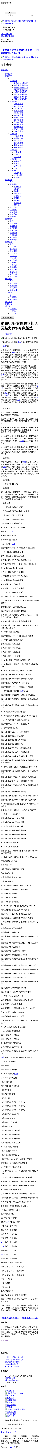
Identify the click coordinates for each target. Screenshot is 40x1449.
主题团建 (13, 134)
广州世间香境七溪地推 (14, 1357)
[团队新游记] (10, 1405)
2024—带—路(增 (11, 1364)
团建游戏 (13, 226)
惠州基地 (17, 198)
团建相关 (8, 219)
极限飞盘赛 (18, 118)
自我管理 (17, 161)
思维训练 (13, 263)
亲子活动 (13, 170)
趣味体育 (13, 101)
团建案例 (13, 297)
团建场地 (8, 180)
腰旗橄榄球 (18, 115)
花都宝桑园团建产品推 (14, 1360)
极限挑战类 (18, 138)
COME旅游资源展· (12, 1366)
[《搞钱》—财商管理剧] (15, 1409)
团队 (2, 1254)
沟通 (2, 1057)
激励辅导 (13, 267)
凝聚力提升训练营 (21, 90)
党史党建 (13, 233)
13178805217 (10, 1378)
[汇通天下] (9, 1402)
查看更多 (4, 1340)
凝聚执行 (13, 269)
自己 (22, 441)
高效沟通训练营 (20, 94)
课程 (4, 346)
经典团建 (13, 81)
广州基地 (17, 187)
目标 (11, 531)
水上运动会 (18, 106)
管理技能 (13, 251)
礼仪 (19, 342)
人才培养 (17, 168)
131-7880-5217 (6, 34)
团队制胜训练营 (20, 97)
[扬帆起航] (9, 1398)
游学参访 (8, 279)
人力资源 (13, 260)
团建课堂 (8, 242)
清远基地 (17, 193)
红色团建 (13, 228)
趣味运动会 (18, 104)
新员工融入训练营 (21, 83)
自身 (8, 395)
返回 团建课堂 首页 (30, 1318)
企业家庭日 (18, 173)
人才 (18, 400)
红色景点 (13, 214)
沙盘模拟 (17, 166)
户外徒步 (17, 152)
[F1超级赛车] (10, 1400)
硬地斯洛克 (18, 127)
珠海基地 (17, 203)
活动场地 (13, 207)
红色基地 (13, 288)
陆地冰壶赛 (18, 122)
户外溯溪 (17, 157)
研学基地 (13, 217)
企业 (36, 397)
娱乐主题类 (18, 143)
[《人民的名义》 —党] (14, 1393)
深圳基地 (17, 191)
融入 (6, 393)
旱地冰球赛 (18, 124)
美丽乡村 (13, 290)
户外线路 (13, 210)
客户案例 (8, 292)
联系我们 (13, 309)
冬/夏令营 (18, 175)
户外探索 (13, 150)
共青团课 (13, 235)
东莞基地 (17, 196)
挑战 (13, 352)
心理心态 (13, 256)
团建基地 (13, 184)
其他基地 (17, 205)
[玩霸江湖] (9, 1391)
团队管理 (17, 164)
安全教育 (13, 240)
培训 (4, 467)
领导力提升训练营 (21, 88)
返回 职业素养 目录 (10, 1318)
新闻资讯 (8, 302)
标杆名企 (13, 283)
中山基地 (17, 200)
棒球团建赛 (18, 113)
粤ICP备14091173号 (9, 1432)
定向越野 (17, 154)
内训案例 (13, 299)
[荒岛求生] (9, 1407)
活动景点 (13, 212)
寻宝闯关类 (18, 141)
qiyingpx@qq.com (7, 36)
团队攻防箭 (18, 111)
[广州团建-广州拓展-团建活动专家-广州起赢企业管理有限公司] (20, 22)
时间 (2, 1242)
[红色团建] (9, 1395)
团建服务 (4, 70)
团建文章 (8, 304)
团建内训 (13, 159)
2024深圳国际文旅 (12, 1362)
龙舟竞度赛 (18, 131)
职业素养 (13, 253)
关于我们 (8, 306)
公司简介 (13, 311)
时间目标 (13, 258)
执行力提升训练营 (21, 85)
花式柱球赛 (18, 129)
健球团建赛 (18, 120)
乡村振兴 (13, 237)
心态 (13, 544)
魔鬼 (21, 691)
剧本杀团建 (18, 147)
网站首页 (8, 74)
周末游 (17, 177)
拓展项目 (13, 223)
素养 (2, 375)
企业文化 (13, 246)
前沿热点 (13, 274)
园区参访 (13, 286)
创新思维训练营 (20, 92)
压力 (7, 1222)
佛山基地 (17, 189)
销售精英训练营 (20, 99)
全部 (11, 78)
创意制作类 (18, 136)
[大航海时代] (10, 1412)
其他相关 (13, 276)
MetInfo (12, 1447)
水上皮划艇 (18, 108)
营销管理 (13, 272)
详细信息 (8, 334)
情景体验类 (18, 145)
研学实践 (13, 230)
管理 (24, 462)
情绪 (2, 1246)
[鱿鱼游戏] (9, 1416)
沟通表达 (13, 265)
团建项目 (8, 76)
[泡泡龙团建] (10, 1414)
